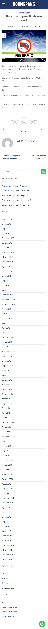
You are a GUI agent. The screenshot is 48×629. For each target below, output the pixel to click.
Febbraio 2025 (8, 295)
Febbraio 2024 (8, 337)
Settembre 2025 (8, 261)
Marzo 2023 (7, 375)
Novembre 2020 (8, 474)
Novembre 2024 (8, 299)
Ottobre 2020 (7, 479)
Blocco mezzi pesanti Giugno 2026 (16, 195)
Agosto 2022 (7, 398)
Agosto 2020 (7, 484)
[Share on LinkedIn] (35, 122)
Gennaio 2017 (7, 540)
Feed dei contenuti (9, 607)
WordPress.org (8, 616)
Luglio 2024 (7, 313)
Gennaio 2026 (7, 243)
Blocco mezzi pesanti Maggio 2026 (16, 200)
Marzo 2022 (7, 417)
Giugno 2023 (7, 361)
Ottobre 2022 (7, 389)
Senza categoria (8, 583)
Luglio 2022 (7, 403)
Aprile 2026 (6, 233)
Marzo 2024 (7, 332)
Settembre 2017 (8, 502)
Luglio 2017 (7, 512)
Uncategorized (24, 13)
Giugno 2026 (7, 224)
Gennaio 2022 (8, 427)
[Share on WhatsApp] (13, 122)
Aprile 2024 (6, 328)
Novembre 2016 (8, 545)
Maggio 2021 (7, 450)
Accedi (4, 602)
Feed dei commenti (10, 611)
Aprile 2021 (6, 455)
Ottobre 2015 (7, 559)
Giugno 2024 (7, 318)
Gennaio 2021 (7, 465)
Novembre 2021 (8, 436)
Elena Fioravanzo (33, 26)
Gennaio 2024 (7, 342)
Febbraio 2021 (8, 460)
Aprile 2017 (6, 526)
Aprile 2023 (6, 370)
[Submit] (43, 171)
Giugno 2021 (7, 446)
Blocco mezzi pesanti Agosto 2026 (16, 186)
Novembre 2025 (8, 252)
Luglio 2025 (7, 271)
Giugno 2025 (7, 276)
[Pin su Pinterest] (31, 122)
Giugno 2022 (7, 408)
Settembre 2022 (9, 394)
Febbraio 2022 (8, 422)
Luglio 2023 (7, 356)
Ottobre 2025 (7, 257)
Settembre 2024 (8, 304)
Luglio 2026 (7, 219)
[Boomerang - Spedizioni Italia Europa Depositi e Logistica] (24, 4)
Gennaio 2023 (7, 380)
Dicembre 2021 (8, 432)
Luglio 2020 (7, 488)
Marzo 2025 (7, 290)
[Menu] (3, 4)
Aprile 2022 (7, 413)
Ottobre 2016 (7, 550)
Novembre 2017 (8, 498)
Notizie (5, 578)
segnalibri (24, 131)
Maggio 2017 (7, 521)
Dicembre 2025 (8, 247)
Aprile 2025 (6, 285)
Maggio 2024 (7, 323)
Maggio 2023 (7, 365)
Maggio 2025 (7, 280)
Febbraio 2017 (8, 535)
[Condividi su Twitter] (22, 122)
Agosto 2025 (7, 266)
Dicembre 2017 (8, 493)
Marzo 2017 (6, 531)
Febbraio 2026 (8, 238)
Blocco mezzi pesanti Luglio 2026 (16, 190)
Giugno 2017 (7, 517)
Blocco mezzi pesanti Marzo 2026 (16, 205)
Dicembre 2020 (8, 469)
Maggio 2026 (7, 228)
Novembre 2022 (8, 384)
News (4, 573)
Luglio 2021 (7, 441)
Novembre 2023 (8, 351)
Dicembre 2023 (8, 347)
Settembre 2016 (8, 554)
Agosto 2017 (7, 507)
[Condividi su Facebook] (17, 122)
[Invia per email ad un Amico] (26, 122)
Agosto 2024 (7, 309)
